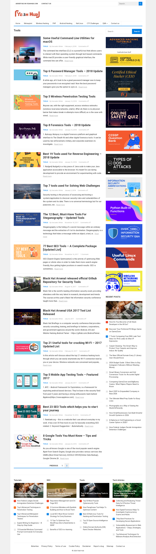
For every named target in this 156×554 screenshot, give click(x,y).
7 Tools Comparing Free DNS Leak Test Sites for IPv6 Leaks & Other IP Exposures (125, 338)
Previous (54, 466)
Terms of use (60, 546)
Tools (45, 46)
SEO (48, 480)
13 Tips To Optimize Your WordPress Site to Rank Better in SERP (62, 523)
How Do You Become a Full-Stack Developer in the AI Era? (122, 323)
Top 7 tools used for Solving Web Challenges (71, 185)
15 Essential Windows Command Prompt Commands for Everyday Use (30, 532)
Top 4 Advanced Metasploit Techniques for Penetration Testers (27, 516)
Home (18, 23)
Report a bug (99, 546)
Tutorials (18, 480)
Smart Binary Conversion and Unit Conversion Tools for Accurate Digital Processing (124, 374)
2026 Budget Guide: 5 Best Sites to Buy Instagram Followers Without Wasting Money (124, 364)
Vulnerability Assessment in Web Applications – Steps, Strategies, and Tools (128, 527)
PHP (54, 23)
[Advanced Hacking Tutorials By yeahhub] (124, 47)
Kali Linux (79, 23)
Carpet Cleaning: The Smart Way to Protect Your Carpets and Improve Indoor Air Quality (123, 348)
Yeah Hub (80, 551)
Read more (69, 61)
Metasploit (28, 23)
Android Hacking (66, 23)
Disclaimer (87, 546)
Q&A (104, 23)
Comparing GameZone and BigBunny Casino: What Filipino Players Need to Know (124, 384)
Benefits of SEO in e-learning (61, 529)
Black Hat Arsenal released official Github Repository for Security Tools (70, 280)
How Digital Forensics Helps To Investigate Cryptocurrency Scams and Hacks (127, 512)
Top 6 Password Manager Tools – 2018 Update (73, 71)
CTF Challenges (93, 23)
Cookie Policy (74, 546)
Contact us (46, 4)
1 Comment (84, 254)
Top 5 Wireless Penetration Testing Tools (69, 96)
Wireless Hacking (42, 23)
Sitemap (110, 546)
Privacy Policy (46, 546)
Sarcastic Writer (57, 46)
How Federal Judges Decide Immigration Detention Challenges (125, 428)
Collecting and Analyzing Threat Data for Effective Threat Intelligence (128, 503)
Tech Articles (118, 480)
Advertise (35, 546)
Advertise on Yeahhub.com (27, 4)
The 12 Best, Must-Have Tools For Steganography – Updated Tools (65, 216)
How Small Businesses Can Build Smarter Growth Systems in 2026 (125, 414)
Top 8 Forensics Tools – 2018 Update (67, 125)
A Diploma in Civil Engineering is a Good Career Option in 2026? (125, 421)
